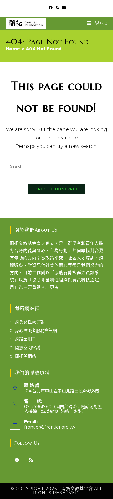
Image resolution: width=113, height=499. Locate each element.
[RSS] (31, 460)
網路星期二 (25, 339)
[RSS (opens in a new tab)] (57, 7)
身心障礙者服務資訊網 (36, 330)
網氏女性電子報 (29, 321)
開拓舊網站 (25, 356)
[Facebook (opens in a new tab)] (50, 7)
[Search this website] (56, 166)
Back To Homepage (57, 189)
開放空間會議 (27, 347)
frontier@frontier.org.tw (49, 427)
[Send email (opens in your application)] (63, 7)
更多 (54, 287)
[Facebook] (17, 460)
